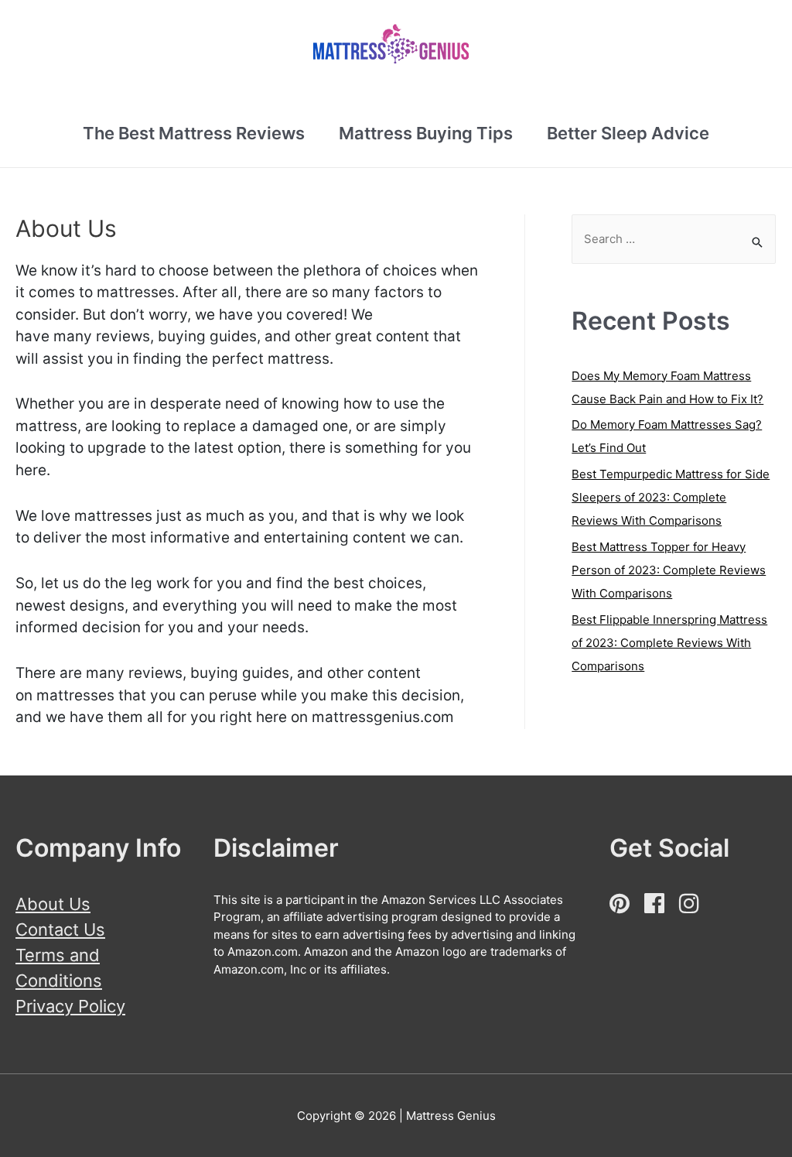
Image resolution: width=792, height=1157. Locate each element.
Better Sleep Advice (628, 133)
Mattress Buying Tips (426, 133)
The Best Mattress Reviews (194, 133)
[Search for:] (674, 239)
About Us (52, 904)
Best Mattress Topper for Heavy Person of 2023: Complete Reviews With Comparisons (669, 570)
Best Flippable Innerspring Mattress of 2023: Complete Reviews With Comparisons (669, 642)
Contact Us (60, 929)
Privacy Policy (70, 1006)
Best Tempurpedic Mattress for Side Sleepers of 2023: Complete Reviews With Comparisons (671, 497)
